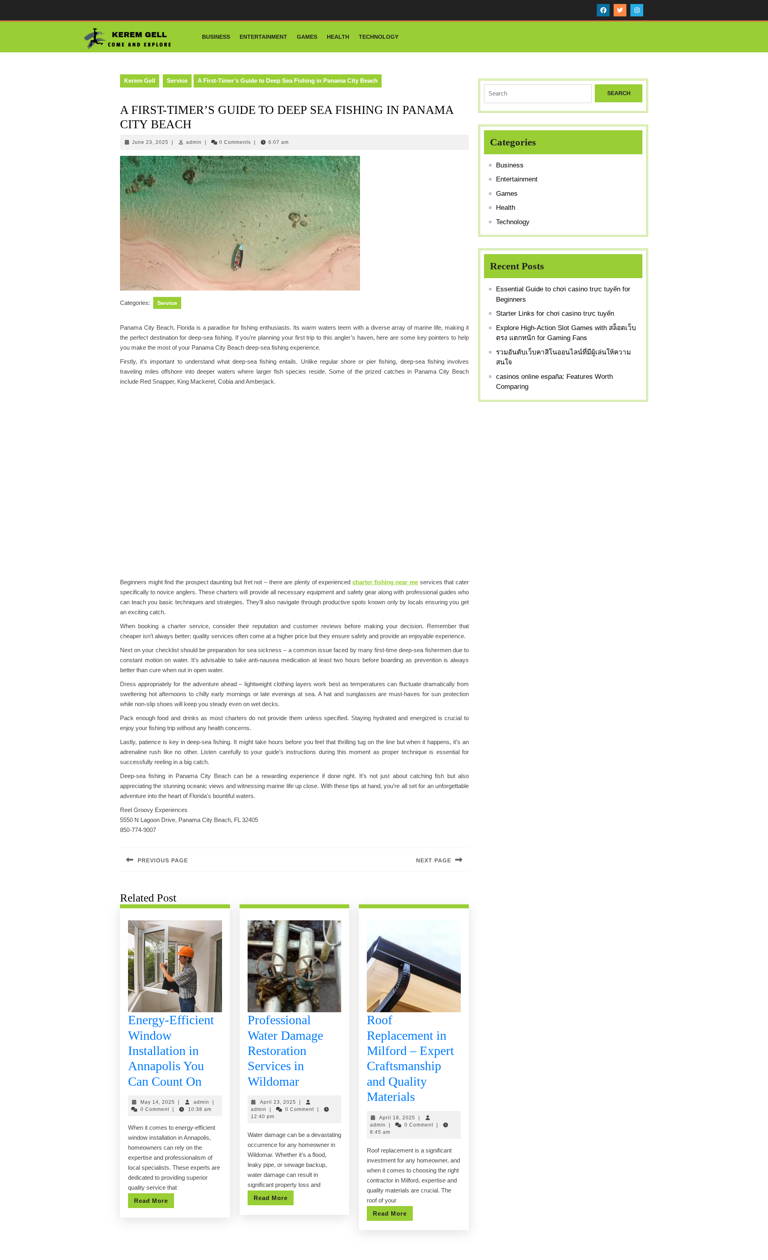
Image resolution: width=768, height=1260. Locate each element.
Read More (154, 1202)
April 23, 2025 (278, 1102)
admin (194, 142)
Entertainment (263, 37)
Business (216, 37)
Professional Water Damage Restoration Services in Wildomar (285, 1051)
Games (307, 37)
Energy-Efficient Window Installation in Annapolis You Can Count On (171, 1051)
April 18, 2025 (397, 1118)
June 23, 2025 (150, 142)
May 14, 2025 (157, 1102)
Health (338, 37)
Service (177, 80)
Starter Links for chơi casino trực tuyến (555, 313)
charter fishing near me (385, 582)
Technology (378, 37)
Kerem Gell (139, 80)
